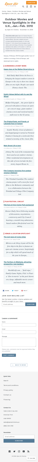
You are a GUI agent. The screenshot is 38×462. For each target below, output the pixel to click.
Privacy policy (8, 390)
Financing (7, 399)
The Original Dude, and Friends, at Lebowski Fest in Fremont (16, 122)
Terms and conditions (11, 385)
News (9, 11)
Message (4, 336)
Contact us (7, 395)
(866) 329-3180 (8, 426)
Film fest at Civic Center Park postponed (19, 205)
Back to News (20, 365)
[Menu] (35, 6)
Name (3, 322)
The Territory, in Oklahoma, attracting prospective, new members (17, 263)
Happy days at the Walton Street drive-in (19, 69)
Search (6, 380)
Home (4, 11)
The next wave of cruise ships (15, 237)
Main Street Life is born (12, 145)
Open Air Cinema (21, 456)
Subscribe (31, 2)
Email (3, 329)
